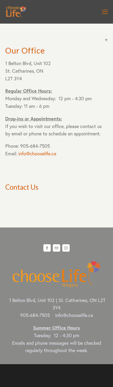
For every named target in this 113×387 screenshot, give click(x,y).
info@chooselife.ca (37, 154)
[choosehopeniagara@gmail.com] (56, 248)
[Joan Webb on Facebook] (47, 248)
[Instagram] (66, 248)
